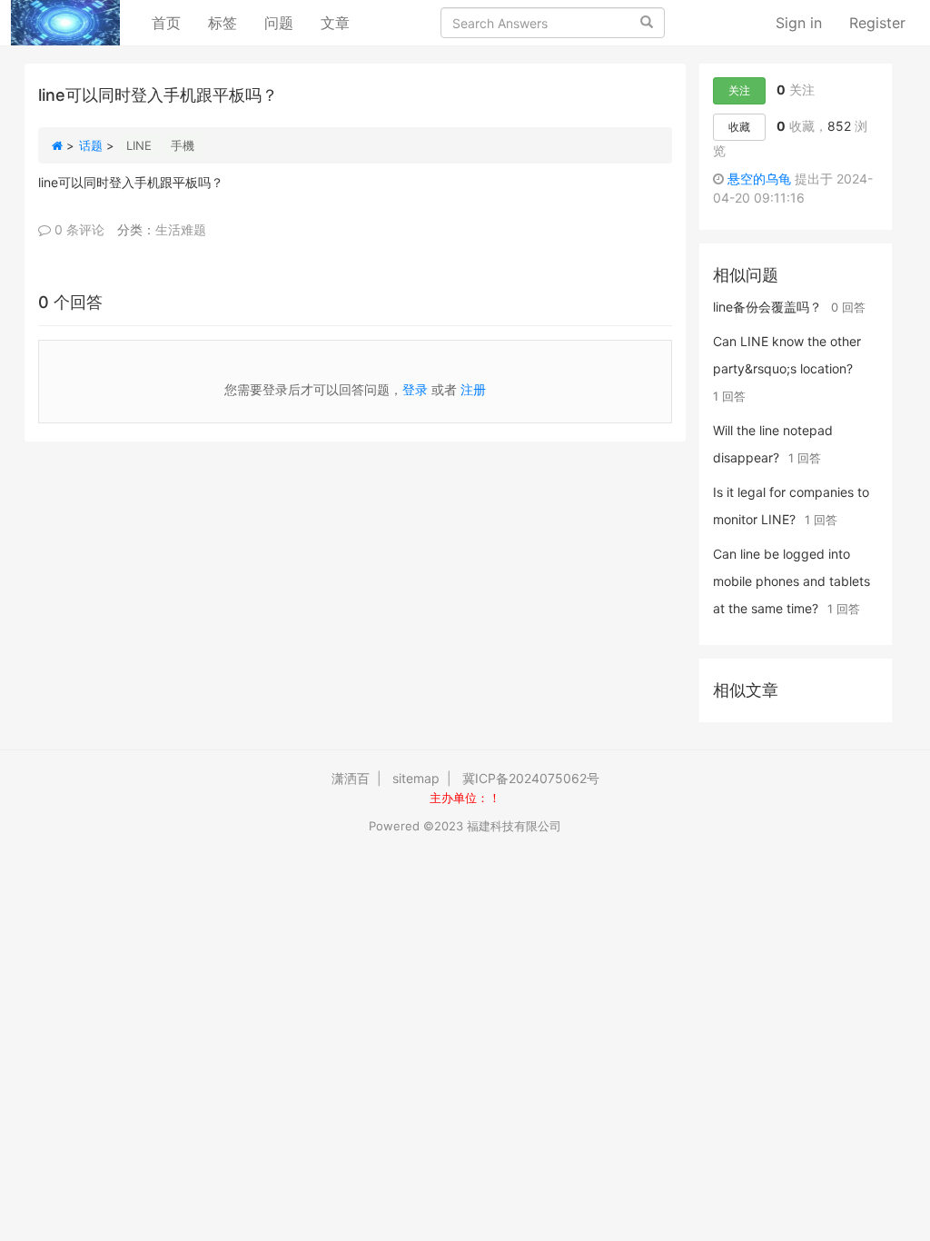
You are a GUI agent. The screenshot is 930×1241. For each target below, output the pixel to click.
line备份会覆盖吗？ (767, 306)
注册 (473, 389)
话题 (91, 145)
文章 (335, 23)
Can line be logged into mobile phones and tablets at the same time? (791, 581)
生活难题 (180, 229)
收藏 (739, 127)
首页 (173, 22)
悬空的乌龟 (759, 178)
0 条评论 (77, 229)
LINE (139, 145)
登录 (415, 389)
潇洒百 (350, 778)
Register (877, 23)
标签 (222, 23)
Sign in (799, 23)
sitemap (416, 778)
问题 (278, 23)
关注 (739, 90)
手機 (182, 145)
